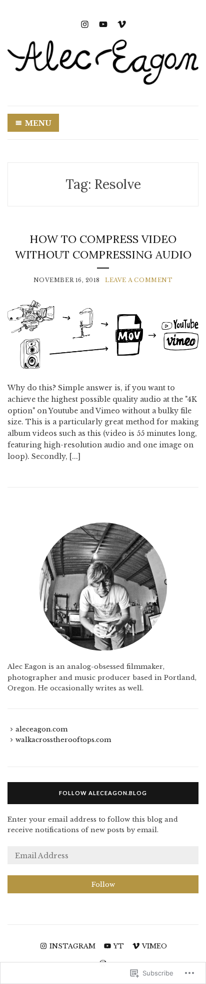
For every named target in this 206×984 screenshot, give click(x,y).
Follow (103, 884)
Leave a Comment (138, 280)
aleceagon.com (42, 729)
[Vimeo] (121, 23)
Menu (38, 123)
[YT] (103, 23)
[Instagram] (85, 23)
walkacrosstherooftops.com (63, 739)
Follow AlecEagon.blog (103, 793)
